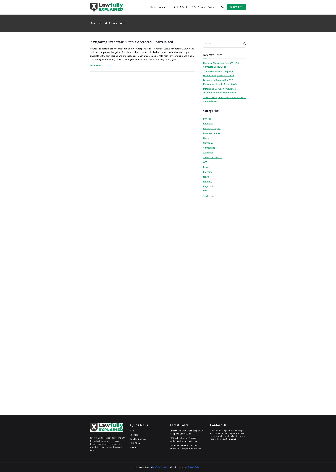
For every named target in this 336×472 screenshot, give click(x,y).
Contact (212, 7)
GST (205, 162)
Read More (95, 65)
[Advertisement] (224, 305)
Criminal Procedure (212, 157)
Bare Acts (208, 123)
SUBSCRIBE (236, 7)
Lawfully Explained (160, 467)
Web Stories (198, 7)
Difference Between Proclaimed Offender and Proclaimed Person (220, 91)
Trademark (208, 196)
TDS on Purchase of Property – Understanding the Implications (219, 73)
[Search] (243, 43)
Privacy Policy (194, 467)
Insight (206, 167)
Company (208, 143)
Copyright (208, 152)
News (206, 177)
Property (207, 181)
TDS (205, 191)
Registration (209, 186)
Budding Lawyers (211, 128)
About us (163, 7)
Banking (207, 119)
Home (153, 7)
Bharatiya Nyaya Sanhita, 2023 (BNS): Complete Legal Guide (221, 65)
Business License (211, 133)
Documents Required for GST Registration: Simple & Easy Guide (220, 82)
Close (206, 138)
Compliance (209, 148)
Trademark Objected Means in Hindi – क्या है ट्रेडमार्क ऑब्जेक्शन (224, 99)
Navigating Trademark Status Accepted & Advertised (131, 42)
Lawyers (207, 172)
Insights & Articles (180, 7)
